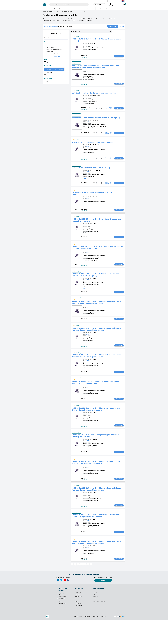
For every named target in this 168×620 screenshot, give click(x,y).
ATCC (87, 45)
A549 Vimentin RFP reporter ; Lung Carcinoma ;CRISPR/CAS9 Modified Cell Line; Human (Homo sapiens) (95, 67)
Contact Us (95, 592)
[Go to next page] (91, 564)
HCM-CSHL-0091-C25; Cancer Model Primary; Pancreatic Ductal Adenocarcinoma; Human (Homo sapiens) (96, 542)
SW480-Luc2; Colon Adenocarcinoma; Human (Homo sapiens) (96, 118)
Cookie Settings (103, 616)
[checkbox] (45, 45)
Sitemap (94, 599)
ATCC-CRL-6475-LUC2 (95, 170)
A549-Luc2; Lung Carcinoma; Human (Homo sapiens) (92, 142)
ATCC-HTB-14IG (93, 196)
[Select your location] (123, 1)
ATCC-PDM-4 (93, 466)
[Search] (86, 4)
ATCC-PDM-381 (93, 439)
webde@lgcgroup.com (115, 0)
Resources (56, 0)
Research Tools (51, 11)
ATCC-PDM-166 (93, 251)
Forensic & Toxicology (63, 600)
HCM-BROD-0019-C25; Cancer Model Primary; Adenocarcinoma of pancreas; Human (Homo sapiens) (97, 247)
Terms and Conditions (78, 616)
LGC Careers (77, 594)
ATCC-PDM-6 (93, 386)
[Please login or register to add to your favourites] (94, 108)
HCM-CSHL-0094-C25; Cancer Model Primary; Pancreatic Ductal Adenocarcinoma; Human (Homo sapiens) (96, 302)
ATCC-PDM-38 (93, 545)
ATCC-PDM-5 (93, 412)
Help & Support (63, 0)
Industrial (61, 601)
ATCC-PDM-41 (93, 306)
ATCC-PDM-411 (93, 223)
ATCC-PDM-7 (93, 519)
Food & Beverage (62, 596)
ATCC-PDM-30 (93, 359)
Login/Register (112, 26)
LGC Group (77, 591)
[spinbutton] (99, 108)
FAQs (94, 594)
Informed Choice (78, 603)
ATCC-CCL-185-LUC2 (94, 144)
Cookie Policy (95, 616)
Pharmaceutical (62, 594)
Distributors (95, 596)
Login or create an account (51, 26)
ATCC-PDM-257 (93, 43)
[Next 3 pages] (87, 564)
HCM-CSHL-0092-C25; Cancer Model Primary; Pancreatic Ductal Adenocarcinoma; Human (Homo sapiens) (96, 489)
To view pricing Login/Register (108, 108)
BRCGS (76, 601)
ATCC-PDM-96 (93, 278)
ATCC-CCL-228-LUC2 (94, 120)
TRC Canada (77, 607)
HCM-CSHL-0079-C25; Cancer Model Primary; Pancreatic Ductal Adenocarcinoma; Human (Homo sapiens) (96, 356)
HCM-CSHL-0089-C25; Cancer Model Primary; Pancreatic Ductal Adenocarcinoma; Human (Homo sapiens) (96, 329)
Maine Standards (78, 596)
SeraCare (77, 598)
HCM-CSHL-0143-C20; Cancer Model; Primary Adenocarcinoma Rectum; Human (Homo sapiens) (96, 275)
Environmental (62, 598)
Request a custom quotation (99, 601)
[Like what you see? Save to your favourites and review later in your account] (118, 4)
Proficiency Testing (62, 603)
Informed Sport (78, 605)
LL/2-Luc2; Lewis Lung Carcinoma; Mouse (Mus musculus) (94, 93)
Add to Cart (119, 108)
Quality (50, 0)
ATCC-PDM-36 (93, 332)
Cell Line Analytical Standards (65, 11)
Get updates (102, 580)
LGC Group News (78, 592)
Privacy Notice (87, 616)
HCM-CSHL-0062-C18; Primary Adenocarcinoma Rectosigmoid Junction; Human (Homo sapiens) (96, 382)
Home (44, 11)
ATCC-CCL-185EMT (94, 70)
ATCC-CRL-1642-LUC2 (95, 95)
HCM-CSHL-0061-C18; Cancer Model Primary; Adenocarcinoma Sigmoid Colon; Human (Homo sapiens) (96, 409)
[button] (56, 38)
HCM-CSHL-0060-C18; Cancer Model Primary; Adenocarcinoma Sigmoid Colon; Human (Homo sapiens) (96, 462)
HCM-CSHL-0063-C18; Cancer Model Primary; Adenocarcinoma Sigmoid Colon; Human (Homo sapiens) (96, 516)
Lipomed (77, 608)
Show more (57, 56)
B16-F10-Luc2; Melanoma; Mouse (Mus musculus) (91, 168)
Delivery (94, 598)
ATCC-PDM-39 (93, 492)
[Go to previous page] (72, 564)
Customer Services (97, 591)
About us (45, 0)
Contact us (70, 0)
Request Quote (119, 56)
